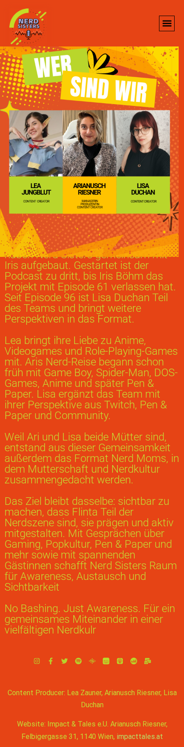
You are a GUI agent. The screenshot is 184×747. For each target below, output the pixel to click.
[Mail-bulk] (147, 661)
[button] (167, 23)
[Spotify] (78, 661)
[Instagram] (36, 661)
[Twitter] (64, 661)
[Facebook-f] (50, 661)
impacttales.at (140, 736)
